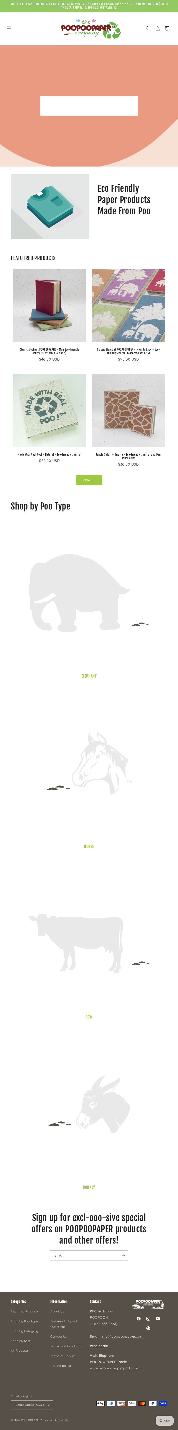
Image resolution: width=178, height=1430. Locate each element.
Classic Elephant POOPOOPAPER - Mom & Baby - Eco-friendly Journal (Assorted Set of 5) (128, 351)
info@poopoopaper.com (122, 1336)
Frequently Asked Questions (63, 1324)
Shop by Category (24, 1331)
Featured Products (25, 1311)
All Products (20, 1350)
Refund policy (60, 1366)
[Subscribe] (123, 1255)
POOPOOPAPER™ (32, 1420)
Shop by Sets (21, 1341)
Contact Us (58, 1336)
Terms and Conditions (66, 1346)
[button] (9, 28)
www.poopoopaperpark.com (115, 1368)
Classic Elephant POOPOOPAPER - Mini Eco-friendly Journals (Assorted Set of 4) (49, 351)
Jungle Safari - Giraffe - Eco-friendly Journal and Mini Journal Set (128, 456)
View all (89, 480)
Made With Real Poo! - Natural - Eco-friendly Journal (49, 454)
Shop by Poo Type (24, 1321)
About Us (57, 1311)
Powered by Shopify (56, 1420)
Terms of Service (63, 1356)
